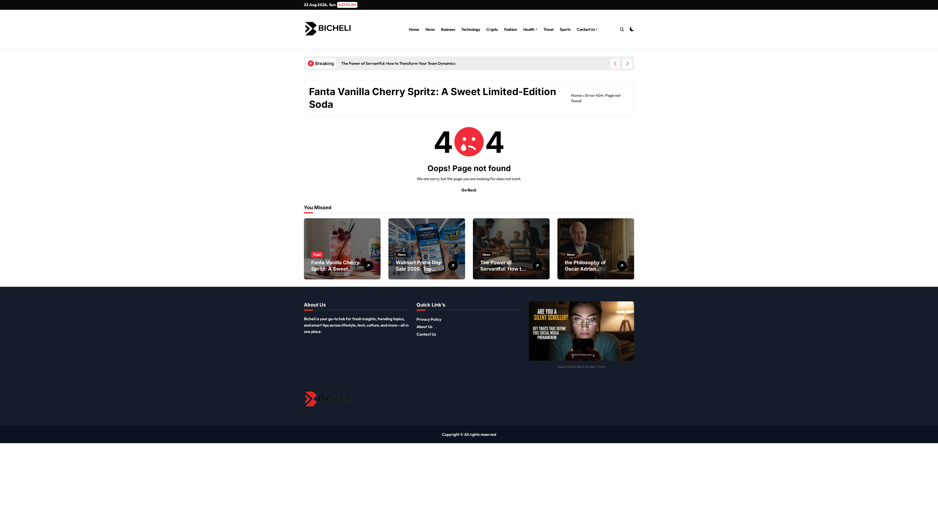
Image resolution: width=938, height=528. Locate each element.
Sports (565, 29)
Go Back (469, 189)
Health (528, 29)
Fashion (510, 29)
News (430, 29)
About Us (424, 326)
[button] (627, 63)
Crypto (492, 29)
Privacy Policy (429, 319)
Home (414, 29)
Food (317, 254)
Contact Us (586, 29)
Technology (470, 29)
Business (448, 29)
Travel (549, 29)
